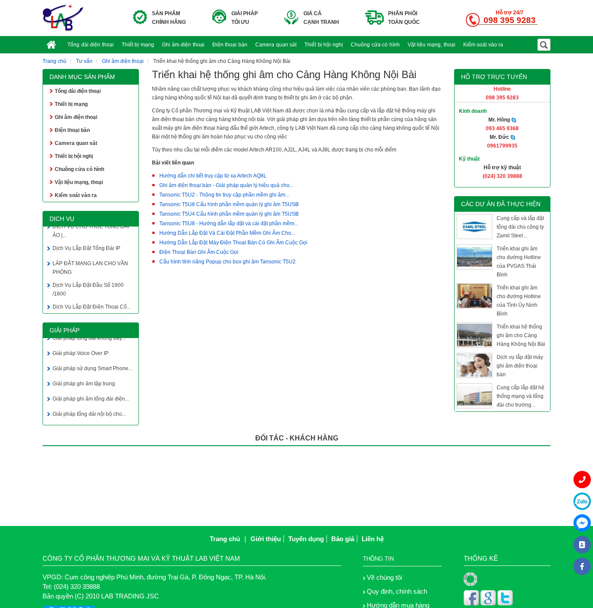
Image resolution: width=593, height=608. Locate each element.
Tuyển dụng (306, 538)
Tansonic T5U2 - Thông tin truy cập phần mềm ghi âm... (224, 195)
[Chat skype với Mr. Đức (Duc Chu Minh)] (513, 137)
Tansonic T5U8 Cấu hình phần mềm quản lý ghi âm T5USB (229, 204)
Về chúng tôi (384, 577)
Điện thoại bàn (229, 45)
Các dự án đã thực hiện (500, 203)
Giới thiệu (265, 538)
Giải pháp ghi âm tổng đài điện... (91, 397)
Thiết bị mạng (138, 45)
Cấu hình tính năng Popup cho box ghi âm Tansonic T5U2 (227, 262)
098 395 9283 (510, 20)
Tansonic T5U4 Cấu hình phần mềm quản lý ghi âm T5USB (229, 214)
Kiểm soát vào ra (483, 45)
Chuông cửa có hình (375, 45)
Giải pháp (64, 330)
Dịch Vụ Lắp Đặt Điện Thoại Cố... (92, 305)
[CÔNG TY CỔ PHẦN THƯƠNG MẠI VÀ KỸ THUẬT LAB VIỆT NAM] (63, 18)
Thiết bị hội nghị (323, 45)
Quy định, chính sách (397, 591)
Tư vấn (84, 61)
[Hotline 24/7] (582, 479)
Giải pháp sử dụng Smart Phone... (92, 367)
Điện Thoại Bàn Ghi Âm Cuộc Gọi (198, 252)
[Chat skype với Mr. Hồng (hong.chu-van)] (513, 120)
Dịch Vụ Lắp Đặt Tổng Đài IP (86, 247)
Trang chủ (54, 61)
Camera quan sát (275, 45)
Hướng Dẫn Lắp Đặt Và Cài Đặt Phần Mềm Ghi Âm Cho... (227, 233)
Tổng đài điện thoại (90, 45)
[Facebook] (582, 566)
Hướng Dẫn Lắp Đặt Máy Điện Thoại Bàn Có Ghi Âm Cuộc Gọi (233, 243)
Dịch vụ (61, 218)
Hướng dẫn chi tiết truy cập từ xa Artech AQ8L (213, 176)
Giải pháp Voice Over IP (81, 352)
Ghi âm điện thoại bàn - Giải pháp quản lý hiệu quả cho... (226, 185)
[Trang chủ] (52, 39)
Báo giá (342, 538)
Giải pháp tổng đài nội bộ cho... (89, 413)
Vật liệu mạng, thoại (431, 45)
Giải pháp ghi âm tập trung (84, 382)
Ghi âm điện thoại (183, 45)
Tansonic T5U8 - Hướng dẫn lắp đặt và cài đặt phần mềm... (228, 223)
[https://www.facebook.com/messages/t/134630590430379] (582, 523)
